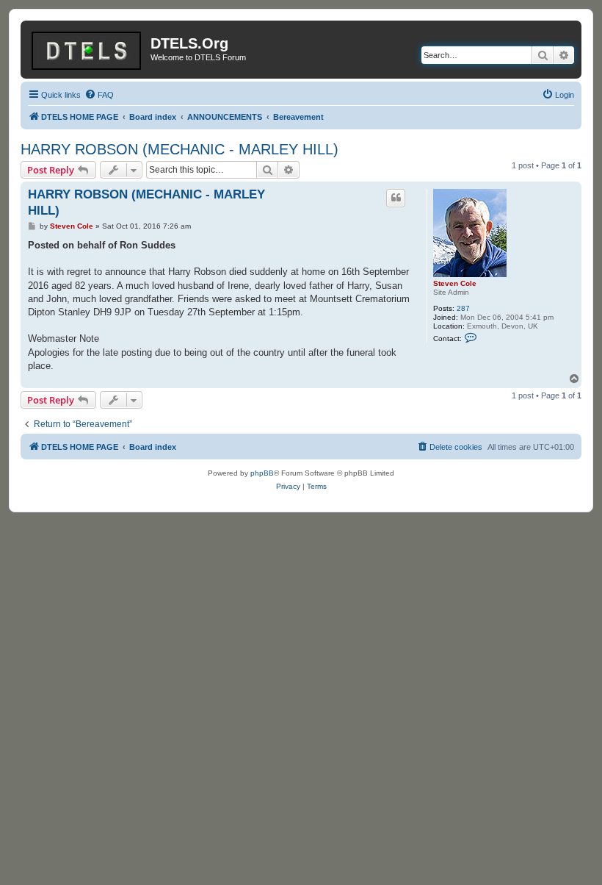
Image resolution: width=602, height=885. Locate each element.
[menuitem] (99, 95)
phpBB (262, 473)
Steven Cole (454, 283)
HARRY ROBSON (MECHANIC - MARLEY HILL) (179, 149)
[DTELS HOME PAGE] (87, 47)
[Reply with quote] (395, 198)
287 (463, 308)
